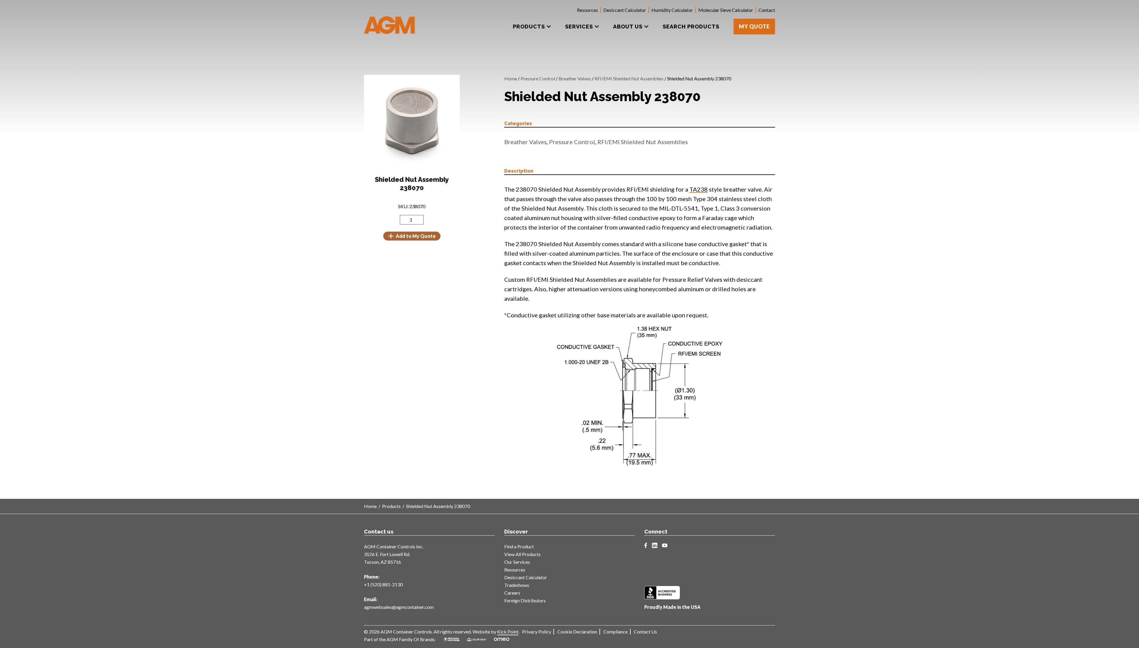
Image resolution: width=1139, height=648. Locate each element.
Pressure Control (538, 78)
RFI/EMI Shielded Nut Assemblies (629, 78)
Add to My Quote (416, 236)
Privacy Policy (536, 631)
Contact (766, 10)
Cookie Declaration (577, 631)
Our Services (517, 562)
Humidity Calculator (672, 10)
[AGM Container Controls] (389, 20)
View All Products (522, 554)
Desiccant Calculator (624, 10)
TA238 (698, 189)
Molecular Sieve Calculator (725, 10)
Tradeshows (516, 585)
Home (510, 78)
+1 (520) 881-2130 (383, 584)
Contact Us (645, 631)
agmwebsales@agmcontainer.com (399, 607)
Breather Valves (575, 78)
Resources (587, 10)
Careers (512, 593)
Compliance (615, 631)
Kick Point (507, 631)
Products (391, 506)
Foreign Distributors (525, 600)
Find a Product (519, 546)
